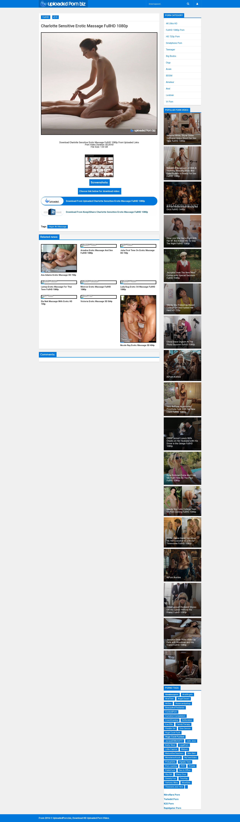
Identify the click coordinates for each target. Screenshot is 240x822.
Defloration (187, 720)
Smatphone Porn (174, 43)
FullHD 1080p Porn (175, 30)
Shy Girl (168, 774)
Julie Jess (191, 741)
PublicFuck (170, 770)
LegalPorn (183, 745)
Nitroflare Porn (172, 794)
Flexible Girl (170, 728)
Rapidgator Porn (172, 808)
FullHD (45, 17)
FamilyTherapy (183, 724)
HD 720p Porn (173, 36)
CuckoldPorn (171, 712)
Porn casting (171, 766)
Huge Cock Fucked (174, 737)
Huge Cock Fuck (172, 732)
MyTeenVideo (190, 757)
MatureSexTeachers (174, 753)
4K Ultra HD (171, 23)
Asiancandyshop (183, 703)
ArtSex (168, 703)
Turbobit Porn (171, 799)
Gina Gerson (185, 728)
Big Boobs (171, 56)
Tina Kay (184, 778)
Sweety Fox (170, 778)
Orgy (168, 63)
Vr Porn (169, 102)
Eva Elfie (169, 724)
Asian (168, 69)
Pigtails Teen (185, 762)
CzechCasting (171, 720)
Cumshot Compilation (175, 716)
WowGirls (186, 782)
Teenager (170, 50)
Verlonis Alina (171, 782)
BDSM (169, 76)
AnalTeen (169, 698)
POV (183, 766)
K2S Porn (169, 803)
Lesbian (170, 95)
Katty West (170, 745)
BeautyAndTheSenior (174, 707)
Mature (184, 749)
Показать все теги (174, 787)
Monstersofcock (172, 757)
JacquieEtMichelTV (174, 741)
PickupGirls (170, 762)
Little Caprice (171, 749)
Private (192, 766)
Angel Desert (183, 698)
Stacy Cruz (181, 774)
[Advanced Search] (188, 4)
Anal (168, 89)
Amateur (170, 82)
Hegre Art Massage (57, 226)
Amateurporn (171, 694)
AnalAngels (187, 694)
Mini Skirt (192, 753)
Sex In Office (185, 770)
